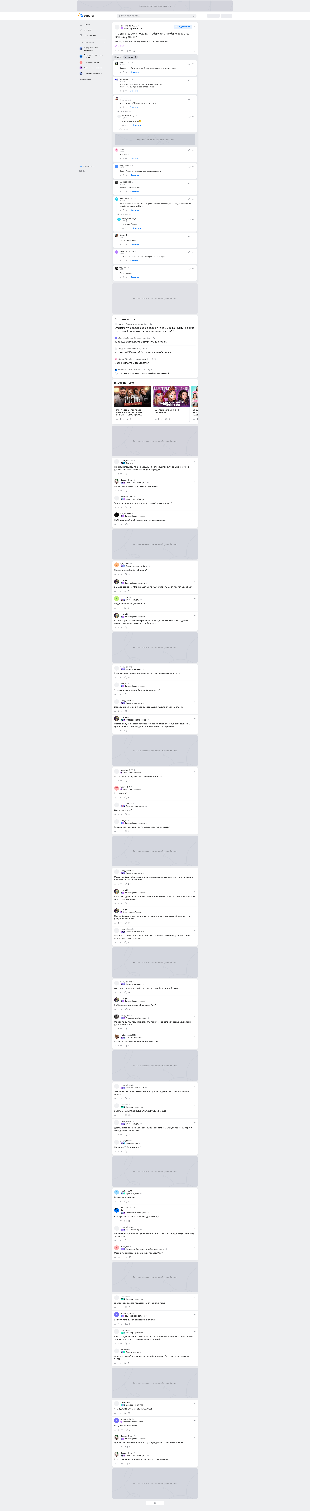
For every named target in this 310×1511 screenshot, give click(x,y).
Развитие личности (135, 669)
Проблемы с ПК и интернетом (135, 338)
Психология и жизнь (135, 370)
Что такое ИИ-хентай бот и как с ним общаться (143, 352)
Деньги (129, 463)
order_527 (121, 348)
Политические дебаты (136, 566)
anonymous (122, 370)
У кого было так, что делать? (132, 363)
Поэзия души (132, 1143)
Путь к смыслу (132, 600)
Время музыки (132, 1193)
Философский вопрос (134, 28)
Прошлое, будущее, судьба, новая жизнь (145, 1249)
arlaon (120, 338)
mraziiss (121, 324)
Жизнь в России (133, 1037)
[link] (132, 404)
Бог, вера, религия (134, 1107)
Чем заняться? (132, 348)
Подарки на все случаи (134, 324)
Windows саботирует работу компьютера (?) (141, 341)
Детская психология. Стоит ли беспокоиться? (142, 373)
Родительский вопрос (138, 359)
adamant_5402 (123, 359)
